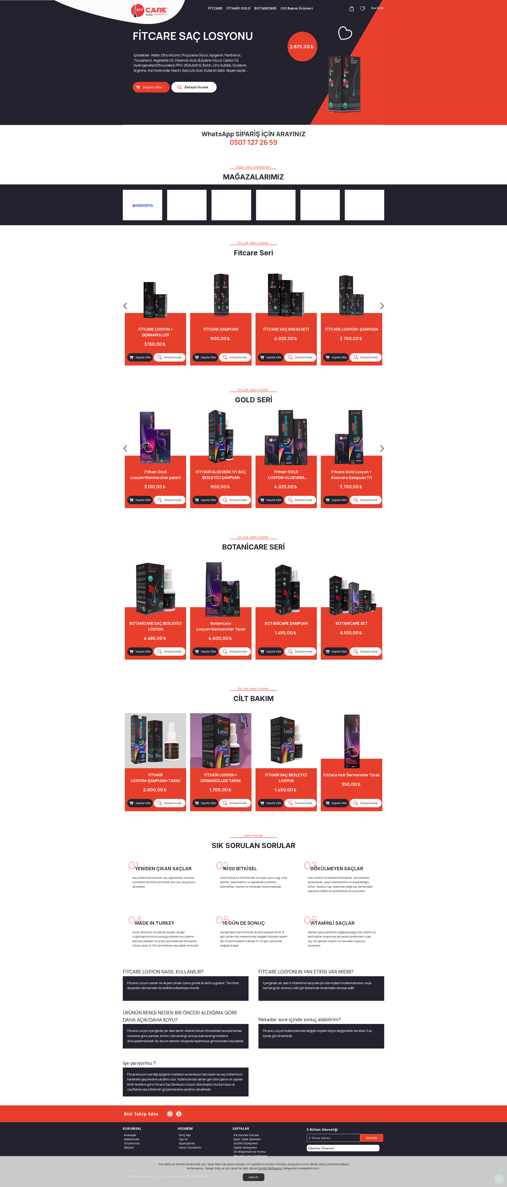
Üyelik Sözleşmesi (245, 1147)
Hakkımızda (131, 1139)
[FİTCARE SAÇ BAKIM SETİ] (221, 295)
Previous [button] (125, 306)
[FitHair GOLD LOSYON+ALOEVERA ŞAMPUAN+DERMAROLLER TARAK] (221, 437)
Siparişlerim (187, 1143)
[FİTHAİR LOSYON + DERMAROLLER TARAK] (221, 740)
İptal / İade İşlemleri (247, 1139)
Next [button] (382, 306)
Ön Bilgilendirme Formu (250, 1152)
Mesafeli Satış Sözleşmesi (251, 1156)
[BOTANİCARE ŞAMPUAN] (286, 589)
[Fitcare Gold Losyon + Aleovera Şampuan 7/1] (286, 437)
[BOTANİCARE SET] (351, 589)
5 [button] (334, 122)
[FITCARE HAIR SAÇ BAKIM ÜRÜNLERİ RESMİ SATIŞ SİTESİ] (150, 10)
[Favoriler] (362, 8)
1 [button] (262, 122)
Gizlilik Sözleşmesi (246, 1143)
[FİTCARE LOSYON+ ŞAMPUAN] (286, 295)
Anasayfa (130, 1135)
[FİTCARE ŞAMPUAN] (155, 295)
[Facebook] (178, 1113)
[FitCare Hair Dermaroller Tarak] (351, 740)
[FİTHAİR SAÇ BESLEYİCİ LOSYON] (286, 740)
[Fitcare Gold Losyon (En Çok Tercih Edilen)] (351, 437)
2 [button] (280, 122)
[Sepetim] (352, 8)
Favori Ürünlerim (190, 1147)
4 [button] (316, 122)
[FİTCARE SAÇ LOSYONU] (351, 295)
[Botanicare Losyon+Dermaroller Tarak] (221, 589)
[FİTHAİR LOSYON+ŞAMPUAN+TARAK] (155, 740)
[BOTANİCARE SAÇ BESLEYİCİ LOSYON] (155, 589)
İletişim (129, 1147)
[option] (253, 62)
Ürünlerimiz (132, 1143)
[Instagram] (169, 1113)
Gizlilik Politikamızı (270, 1168)
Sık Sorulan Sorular (246, 1135)
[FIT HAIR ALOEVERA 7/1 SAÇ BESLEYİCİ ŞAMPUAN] (155, 437)
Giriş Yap (185, 1135)
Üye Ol (183, 1139)
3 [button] (298, 122)
